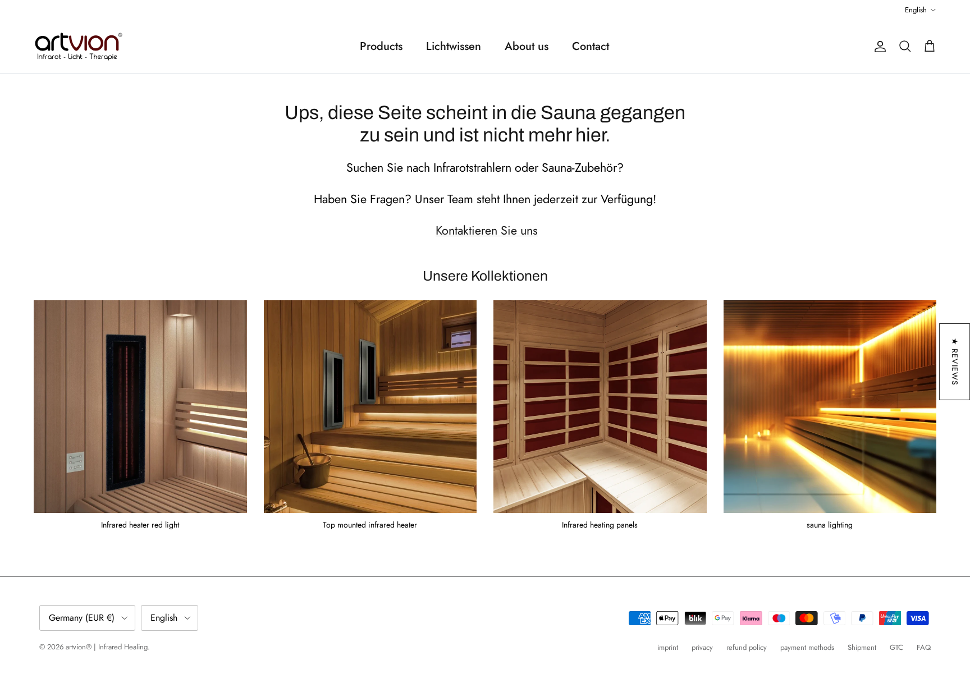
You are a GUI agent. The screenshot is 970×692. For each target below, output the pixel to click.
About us (526, 46)
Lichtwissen (453, 46)
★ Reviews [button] (954, 362)
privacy (702, 647)
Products (381, 46)
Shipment (862, 647)
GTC (896, 647)
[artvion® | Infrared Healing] (78, 46)
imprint (667, 647)
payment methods (807, 647)
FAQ (924, 647)
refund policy (746, 647)
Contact (590, 46)
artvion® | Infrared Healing (107, 646)
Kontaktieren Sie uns (487, 230)
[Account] (878, 46)
